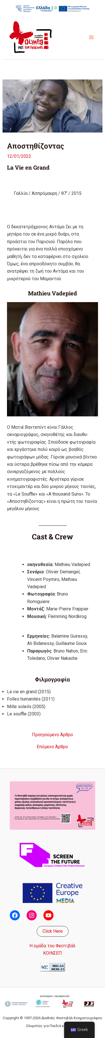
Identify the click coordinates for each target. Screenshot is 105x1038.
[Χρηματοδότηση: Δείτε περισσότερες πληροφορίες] (52, 8)
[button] (53, 931)
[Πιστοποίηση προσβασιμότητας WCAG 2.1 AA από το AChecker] (52, 966)
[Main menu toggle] (91, 37)
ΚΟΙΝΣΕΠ (52, 953)
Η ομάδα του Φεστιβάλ (52, 945)
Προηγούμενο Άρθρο (52, 735)
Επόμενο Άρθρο (52, 747)
